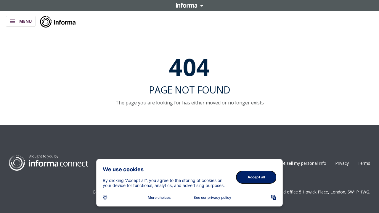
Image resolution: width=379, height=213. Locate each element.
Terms (364, 163)
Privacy (342, 163)
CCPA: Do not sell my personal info (292, 163)
